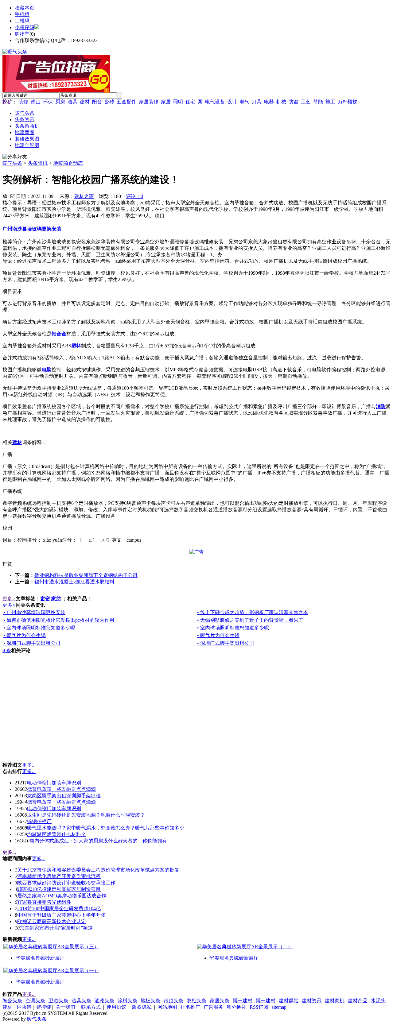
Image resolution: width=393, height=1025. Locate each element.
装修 (23, 101)
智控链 (43, 1007)
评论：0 (134, 196)
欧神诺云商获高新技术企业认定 (51, 921)
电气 (244, 101)
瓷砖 (109, 101)
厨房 (60, 101)
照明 (178, 101)
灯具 (257, 101)
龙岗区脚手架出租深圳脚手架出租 (64, 795)
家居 (166, 101)
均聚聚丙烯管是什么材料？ (56, 834)
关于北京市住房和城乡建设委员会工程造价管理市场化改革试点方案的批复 (98, 869)
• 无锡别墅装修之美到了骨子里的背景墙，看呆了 (250, 620)
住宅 (190, 101)
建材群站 (288, 1000)
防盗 (293, 101)
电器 (269, 101)
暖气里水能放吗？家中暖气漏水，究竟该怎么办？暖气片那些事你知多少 (105, 827)
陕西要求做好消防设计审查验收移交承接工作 (66, 882)
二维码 (22, 20)
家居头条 (219, 1000)
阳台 (97, 101)
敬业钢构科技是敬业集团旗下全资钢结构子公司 (86, 575)
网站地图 (167, 1007)
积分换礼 (236, 1007)
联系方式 (91, 1007)
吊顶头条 (173, 1000)
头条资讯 (38, 163)
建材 (85, 101)
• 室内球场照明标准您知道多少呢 (39, 627)
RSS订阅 (259, 1007)
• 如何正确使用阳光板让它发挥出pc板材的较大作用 (58, 620)
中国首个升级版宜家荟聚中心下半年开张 (61, 915)
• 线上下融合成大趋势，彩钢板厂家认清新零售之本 (252, 612)
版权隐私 (142, 1007)
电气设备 (215, 101)
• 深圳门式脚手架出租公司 (31, 643)
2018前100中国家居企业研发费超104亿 (59, 908)
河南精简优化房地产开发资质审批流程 (59, 876)
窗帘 (45, 598)
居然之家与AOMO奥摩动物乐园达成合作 (61, 895)
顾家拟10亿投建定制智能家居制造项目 (59, 889)
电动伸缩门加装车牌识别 (54, 782)
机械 (281, 101)
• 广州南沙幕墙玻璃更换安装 (34, 612)
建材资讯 (311, 1000)
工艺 (306, 101)
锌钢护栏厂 (39, 821)
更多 (9, 598)
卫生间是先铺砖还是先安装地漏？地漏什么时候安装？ (86, 815)
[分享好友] (14, 157)
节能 (318, 101)
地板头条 (150, 1000)
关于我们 (65, 1007)
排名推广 (190, 1007)
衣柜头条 (196, 1000)
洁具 (72, 101)
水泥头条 (381, 1000)
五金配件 (126, 101)
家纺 (56, 598)
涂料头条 (127, 1000)
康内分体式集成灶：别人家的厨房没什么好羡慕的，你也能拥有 (98, 840)
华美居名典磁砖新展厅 (40, 958)
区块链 (24, 1007)
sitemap (279, 1007)
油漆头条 (104, 1000)
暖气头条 (12, 163)
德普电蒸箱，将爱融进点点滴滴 (61, 789)
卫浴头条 (58, 1000)
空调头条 (35, 1000)
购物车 (22, 34)
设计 (232, 101)
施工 (330, 101)
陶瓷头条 (12, 1000)
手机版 (22, 14)
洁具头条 (81, 1000)
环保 (48, 101)
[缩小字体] (12, 195)
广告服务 (213, 1007)
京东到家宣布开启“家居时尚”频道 (56, 927)
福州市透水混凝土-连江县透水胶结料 (74, 581)
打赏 (7, 564)
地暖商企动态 (68, 163)
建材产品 (358, 1000)
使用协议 (116, 1007)
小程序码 (24, 27)
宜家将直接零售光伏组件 (44, 902)
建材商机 (334, 1000)
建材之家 (84, 196)
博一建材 (242, 1000)
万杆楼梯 (347, 101)
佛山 (36, 101)
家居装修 (148, 101)
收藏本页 (24, 7)
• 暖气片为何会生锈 (24, 635)
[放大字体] (4, 195)
